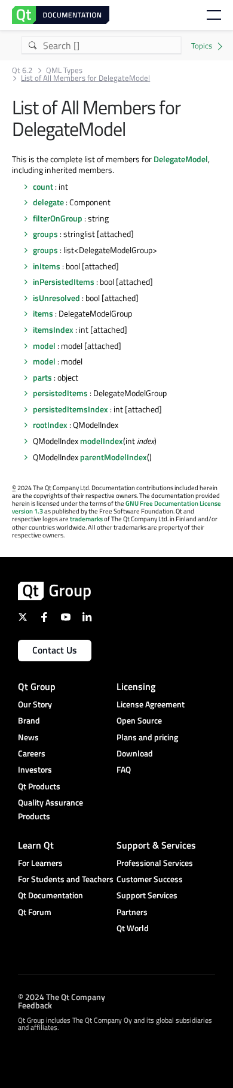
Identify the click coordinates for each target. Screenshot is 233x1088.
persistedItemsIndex (70, 409)
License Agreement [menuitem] (150, 704)
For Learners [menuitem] (40, 862)
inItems (46, 266)
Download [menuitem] (134, 753)
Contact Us (54, 650)
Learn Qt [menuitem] (36, 845)
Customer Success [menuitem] (149, 879)
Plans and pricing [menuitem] (147, 737)
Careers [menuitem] (31, 753)
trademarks (86, 519)
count (43, 186)
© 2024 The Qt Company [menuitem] (61, 996)
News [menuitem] (28, 737)
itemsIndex (53, 329)
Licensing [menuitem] (135, 686)
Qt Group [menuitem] (37, 686)
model (44, 345)
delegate (48, 202)
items (43, 313)
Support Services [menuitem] (146, 895)
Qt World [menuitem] (132, 928)
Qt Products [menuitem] (39, 786)
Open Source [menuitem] (139, 720)
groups (45, 233)
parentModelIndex (113, 457)
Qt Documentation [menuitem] (50, 895)
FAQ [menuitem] (123, 769)
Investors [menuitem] (35, 769)
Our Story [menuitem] (35, 704)
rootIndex (50, 424)
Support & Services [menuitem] (156, 845)
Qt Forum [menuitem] (34, 911)
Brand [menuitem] (29, 720)
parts (42, 377)
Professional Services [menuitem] (154, 862)
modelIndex (101, 440)
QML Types (64, 70)
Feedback (35, 1005)
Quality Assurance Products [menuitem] (50, 809)
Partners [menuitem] (132, 911)
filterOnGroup (57, 218)
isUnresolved (56, 297)
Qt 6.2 (22, 70)
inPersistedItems (63, 281)
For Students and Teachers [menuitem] (66, 879)
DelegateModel (181, 159)
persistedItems (60, 393)
